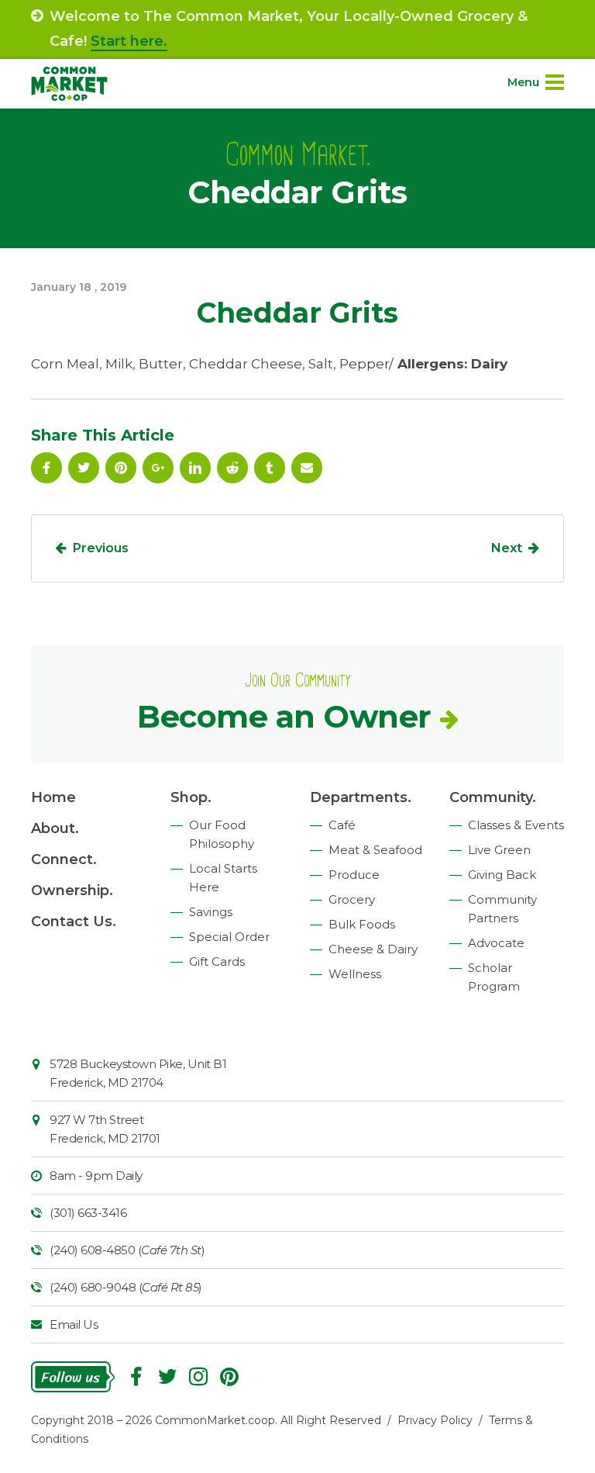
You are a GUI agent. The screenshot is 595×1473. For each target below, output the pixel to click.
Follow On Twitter (83, 467)
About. (55, 828)
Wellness (354, 973)
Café (342, 825)
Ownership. (72, 890)
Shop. (191, 797)
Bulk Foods (361, 924)
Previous (101, 548)
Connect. (64, 859)
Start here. (129, 41)
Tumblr (269, 467)
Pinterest (120, 467)
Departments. (360, 797)
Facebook (46, 467)
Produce (354, 874)
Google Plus (158, 467)
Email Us (74, 1324)
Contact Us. (73, 921)
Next (506, 548)
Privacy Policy (435, 1420)
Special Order (229, 936)
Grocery (351, 899)
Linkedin (195, 467)
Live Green (499, 849)
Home (53, 797)
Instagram (198, 1376)
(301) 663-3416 (88, 1212)
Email (306, 467)
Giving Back (502, 874)
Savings (210, 911)
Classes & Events (516, 825)
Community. (492, 797)
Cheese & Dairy (373, 949)
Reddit (232, 467)
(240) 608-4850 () (127, 1250)
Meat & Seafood (375, 849)
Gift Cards (217, 961)
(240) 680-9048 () (126, 1287)
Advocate (496, 942)
